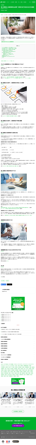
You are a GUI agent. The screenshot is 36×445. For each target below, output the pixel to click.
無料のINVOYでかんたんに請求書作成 (7, 41)
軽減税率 (17, 374)
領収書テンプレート (23, 433)
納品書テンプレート (18, 433)
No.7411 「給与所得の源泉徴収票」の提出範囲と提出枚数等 (13, 76)
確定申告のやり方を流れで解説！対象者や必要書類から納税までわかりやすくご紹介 (18, 215)
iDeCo (2, 364)
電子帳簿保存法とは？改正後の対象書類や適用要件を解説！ (10, 331)
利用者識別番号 (27, 367)
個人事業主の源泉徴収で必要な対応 (7, 50)
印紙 (5, 368)
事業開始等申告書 (26, 365)
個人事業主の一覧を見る (18, 411)
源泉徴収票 (24, 371)
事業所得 (22, 365)
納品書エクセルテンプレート (6, 319)
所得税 (33, 368)
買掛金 (6, 374)
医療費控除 (2, 368)
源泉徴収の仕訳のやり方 (5, 55)
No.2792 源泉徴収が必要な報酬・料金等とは (10, 116)
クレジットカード (25, 364)
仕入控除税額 (2, 367)
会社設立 (7, 367)
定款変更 (22, 368)
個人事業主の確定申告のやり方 (6, 52)
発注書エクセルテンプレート (6, 317)
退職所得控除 (21, 374)
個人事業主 (2, 10)
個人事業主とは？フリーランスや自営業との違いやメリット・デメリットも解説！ (18, 78)
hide (18, 45)
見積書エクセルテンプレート (6, 316)
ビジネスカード (3, 365)
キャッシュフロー (20, 364)
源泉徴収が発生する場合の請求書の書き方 (9, 51)
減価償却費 (17, 371)
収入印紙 (8, 368)
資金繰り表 (14, 374)
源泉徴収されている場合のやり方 (8, 53)
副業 (30, 367)
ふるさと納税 (12, 365)
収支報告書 (15, 368)
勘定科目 (33, 367)
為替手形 (28, 371)
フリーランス (7, 365)
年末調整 (30, 368)
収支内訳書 (11, 368)
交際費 (30, 365)
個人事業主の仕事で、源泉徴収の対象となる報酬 (9, 48)
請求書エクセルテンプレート (6, 314)
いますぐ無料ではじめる (17, 425)
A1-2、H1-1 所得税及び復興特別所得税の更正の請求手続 (10, 208)
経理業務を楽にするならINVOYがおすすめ (8, 56)
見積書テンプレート (9, 433)
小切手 (27, 368)
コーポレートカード (31, 364)
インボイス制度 (6, 364)
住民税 (13, 367)
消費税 (14, 371)
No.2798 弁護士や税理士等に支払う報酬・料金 (10, 166)
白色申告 (32, 371)
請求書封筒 (2, 374)
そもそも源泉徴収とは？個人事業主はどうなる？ (9, 47)
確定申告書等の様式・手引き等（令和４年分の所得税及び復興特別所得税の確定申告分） (15, 207)
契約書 (19, 368)
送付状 (25, 374)
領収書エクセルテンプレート (6, 320)
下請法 (19, 365)
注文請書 (11, 371)
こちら (7, 260)
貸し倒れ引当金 (9, 374)
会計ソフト (10, 367)
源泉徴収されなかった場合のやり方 (8, 54)
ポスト (10, 284)
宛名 (24, 368)
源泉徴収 (5, 10)
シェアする (4, 284)
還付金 (31, 374)
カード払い (15, 364)
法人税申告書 (5, 371)
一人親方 (16, 365)
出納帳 (23, 367)
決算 (1, 371)
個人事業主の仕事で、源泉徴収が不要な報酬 (8, 49)
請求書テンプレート (3, 433)
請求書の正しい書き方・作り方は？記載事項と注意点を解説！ (11, 329)
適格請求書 (28, 374)
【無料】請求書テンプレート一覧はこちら (7, 60)
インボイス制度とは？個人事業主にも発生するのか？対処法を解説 (11, 334)
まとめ (3, 57)
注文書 (8, 371)
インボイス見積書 (11, 364)
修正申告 (16, 367)
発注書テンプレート (13, 433)
